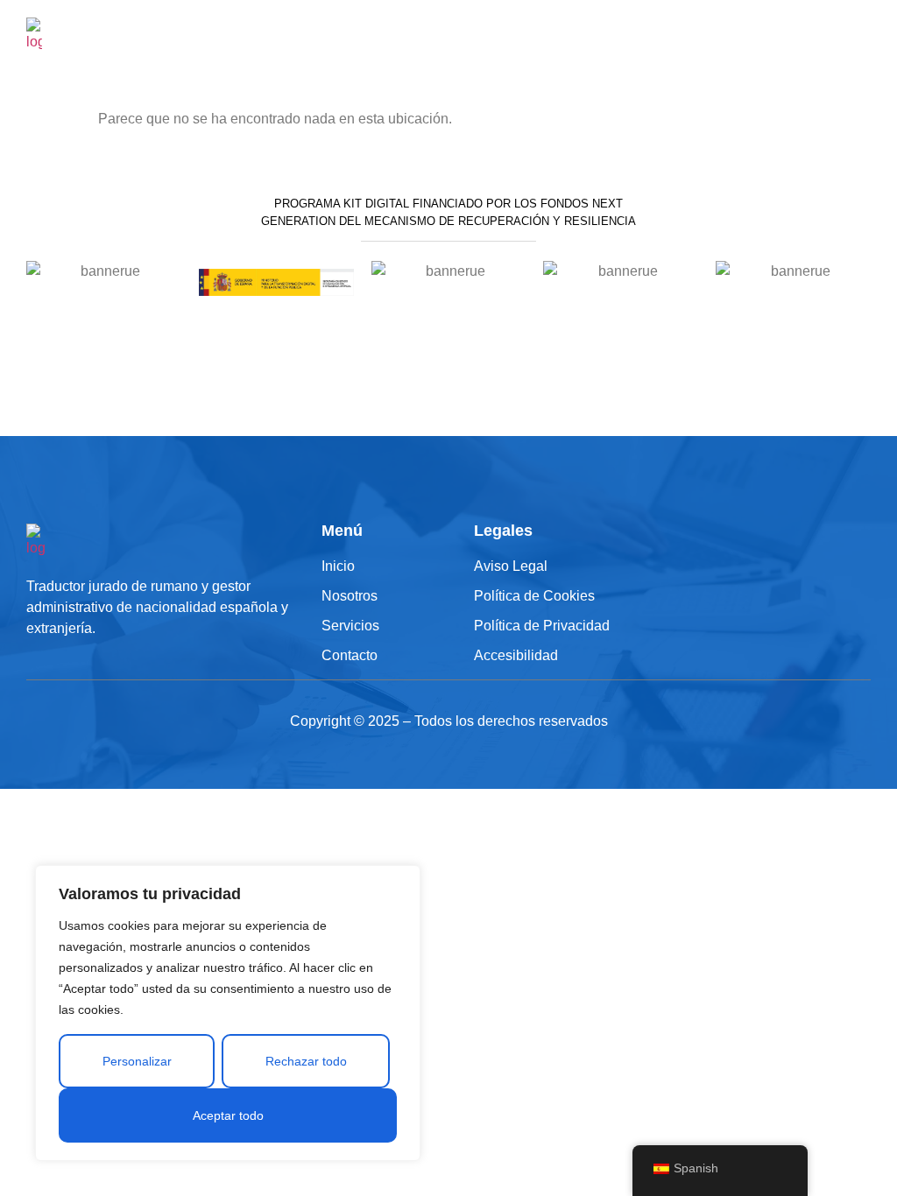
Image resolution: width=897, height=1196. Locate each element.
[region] (227, 1013)
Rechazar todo (306, 1061)
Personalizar (137, 1061)
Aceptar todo (228, 1115)
